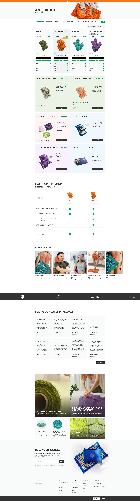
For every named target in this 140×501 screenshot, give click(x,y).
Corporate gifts (73, 480)
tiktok (84, 488)
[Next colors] (50, 55)
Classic (39, 32)
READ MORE (100, 362)
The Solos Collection (46, 116)
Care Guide (61, 487)
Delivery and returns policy (63, 482)
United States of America (89, 21)
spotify (84, 490)
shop (61, 108)
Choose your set (49, 21)
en (97, 21)
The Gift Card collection (83, 148)
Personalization (73, 490)
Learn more (103, 498)
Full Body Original (60, 32)
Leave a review (73, 482)
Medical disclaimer (62, 484)
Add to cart (43, 60)
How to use (63, 21)
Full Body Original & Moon (96, 33)
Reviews (68, 21)
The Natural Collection (47, 79)
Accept (95, 498)
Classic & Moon (77, 32)
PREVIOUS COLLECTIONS (82, 79)
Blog (71, 485)
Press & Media (73, 492)
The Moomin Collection (47, 148)
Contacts (60, 488)
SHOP (103, 21)
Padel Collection (80, 116)
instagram (84, 485)
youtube (84, 486)
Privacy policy (73, 488)
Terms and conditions (75, 487)
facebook (84, 483)
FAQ (59, 480)
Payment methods (62, 485)
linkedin (84, 491)
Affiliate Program (74, 484)
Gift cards (60, 490)
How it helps (56, 21)
